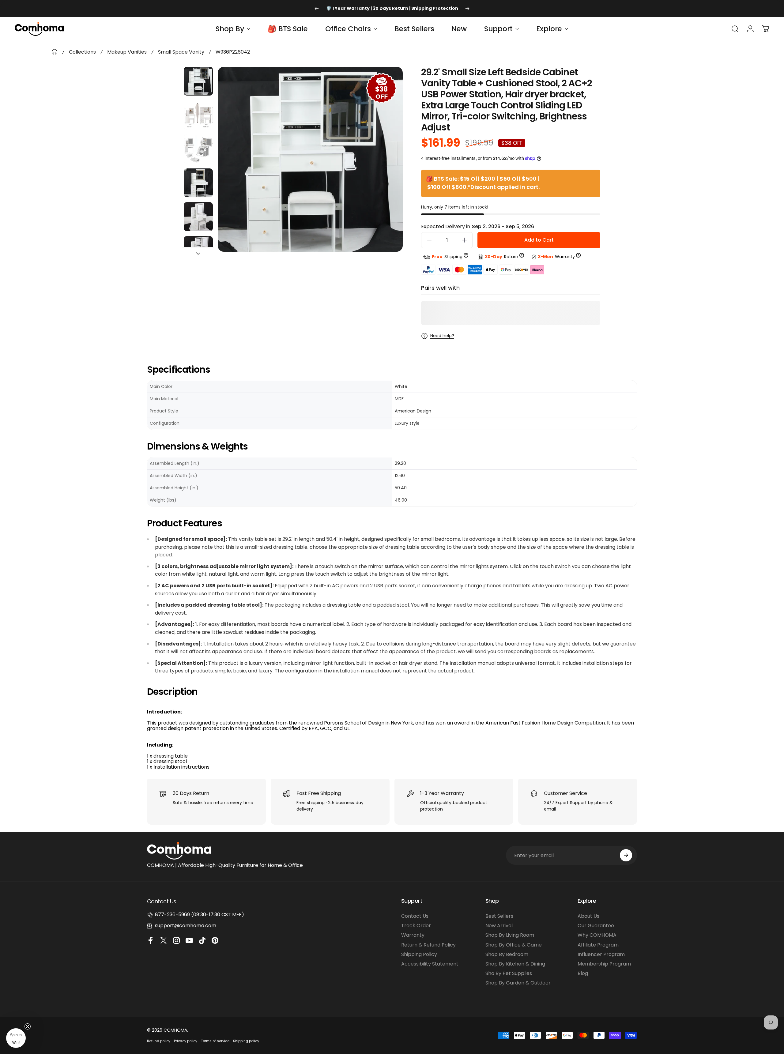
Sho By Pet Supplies (508, 973)
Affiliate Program (598, 945)
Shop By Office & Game (513, 945)
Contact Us (414, 916)
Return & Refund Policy (428, 945)
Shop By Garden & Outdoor (518, 983)
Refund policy (158, 1040)
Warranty (412, 935)
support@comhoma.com (185, 925)
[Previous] (316, 8)
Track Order (416, 925)
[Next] (467, 8)
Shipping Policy (419, 954)
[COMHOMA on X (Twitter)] (164, 940)
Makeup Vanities (127, 51)
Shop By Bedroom (506, 954)
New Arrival (499, 925)
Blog (583, 973)
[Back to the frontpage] (54, 52)
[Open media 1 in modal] (310, 159)
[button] (16, 1038)
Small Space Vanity (181, 51)
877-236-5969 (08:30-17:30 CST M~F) (199, 914)
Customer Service (565, 793)
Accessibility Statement (429, 964)
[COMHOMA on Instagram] (177, 940)
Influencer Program (601, 954)
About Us (588, 916)
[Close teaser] (27, 1026)
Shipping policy (246, 1040)
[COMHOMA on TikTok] (203, 940)
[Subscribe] (626, 855)
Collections (82, 51)
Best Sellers (499, 916)
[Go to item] (198, 81)
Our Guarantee (596, 925)
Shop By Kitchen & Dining (515, 964)
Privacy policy (185, 1040)
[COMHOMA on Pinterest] (216, 940)
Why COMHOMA (597, 935)
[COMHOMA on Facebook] (151, 940)
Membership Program (604, 964)
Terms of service (215, 1040)
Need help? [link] (442, 336)
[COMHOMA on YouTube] (190, 940)
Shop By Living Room (509, 935)
